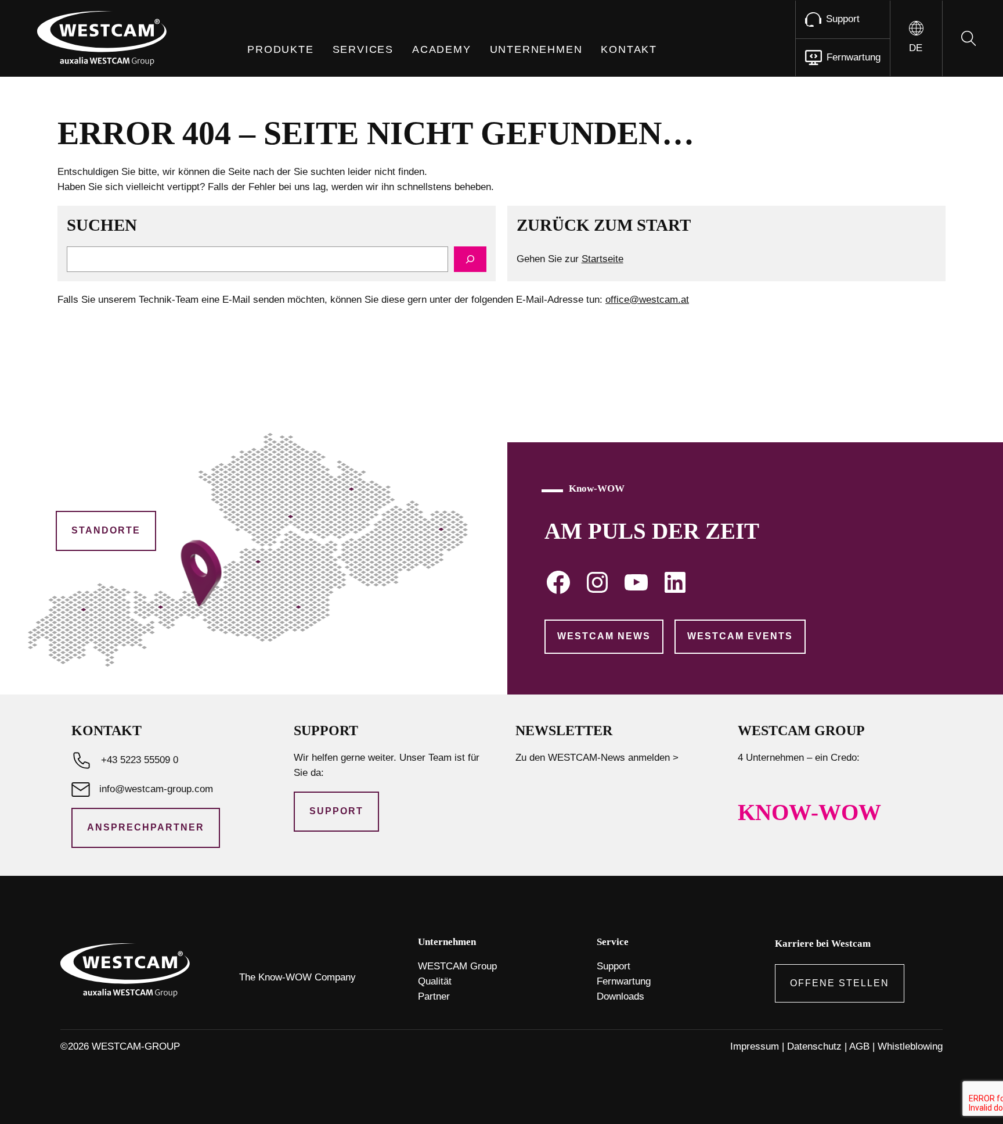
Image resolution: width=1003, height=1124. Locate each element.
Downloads (620, 996)
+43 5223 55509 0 (139, 759)
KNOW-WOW (809, 812)
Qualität (435, 981)
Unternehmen (536, 49)
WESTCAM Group (457, 966)
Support (336, 811)
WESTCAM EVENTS (740, 636)
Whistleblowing (910, 1046)
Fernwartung (624, 981)
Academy (441, 49)
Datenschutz (814, 1046)
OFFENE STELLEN (839, 983)
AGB (859, 1046)
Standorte (105, 530)
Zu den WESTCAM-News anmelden (592, 757)
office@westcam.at (647, 299)
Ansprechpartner (145, 827)
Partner (434, 996)
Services (363, 49)
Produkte (280, 49)
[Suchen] (470, 258)
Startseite (602, 258)
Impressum (754, 1046)
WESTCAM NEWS (604, 636)
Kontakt (629, 49)
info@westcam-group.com (156, 788)
